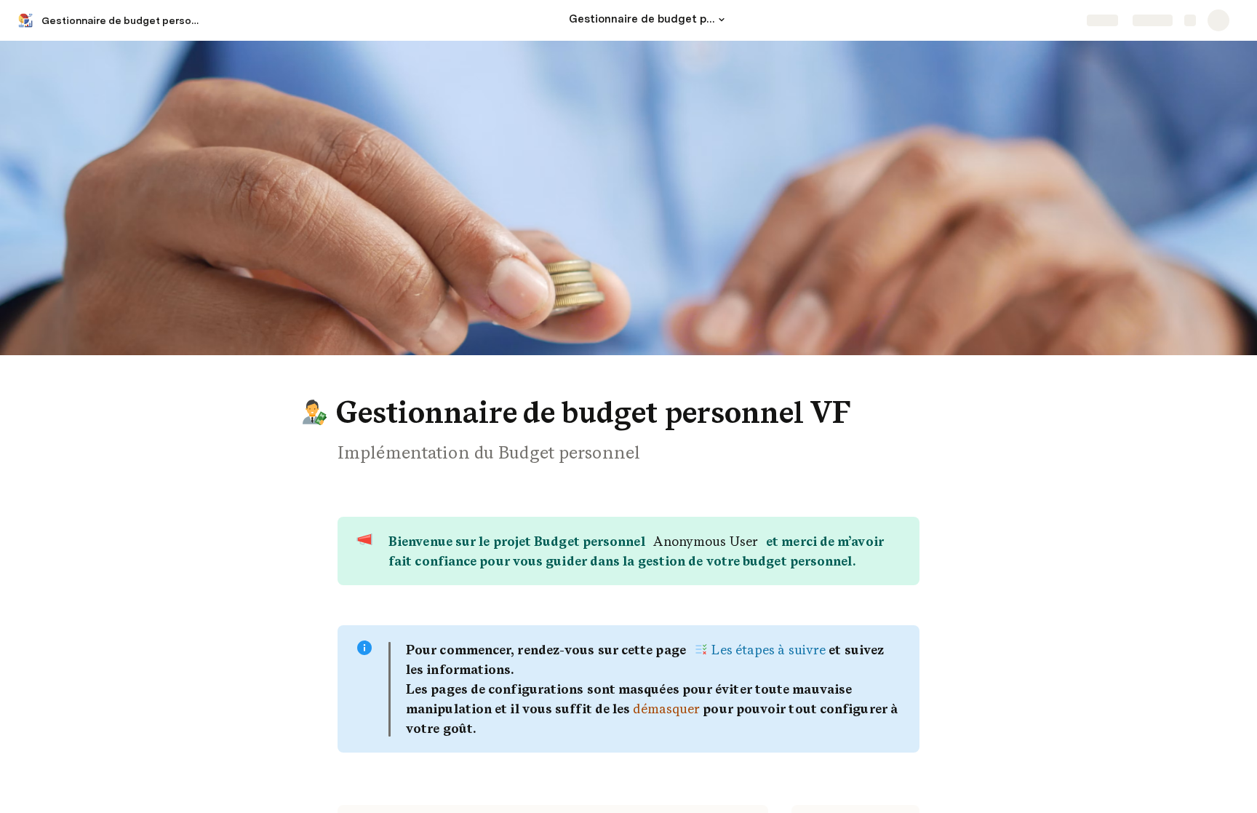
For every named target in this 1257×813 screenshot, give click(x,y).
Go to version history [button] (569, 482)
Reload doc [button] (629, 380)
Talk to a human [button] (701, 482)
